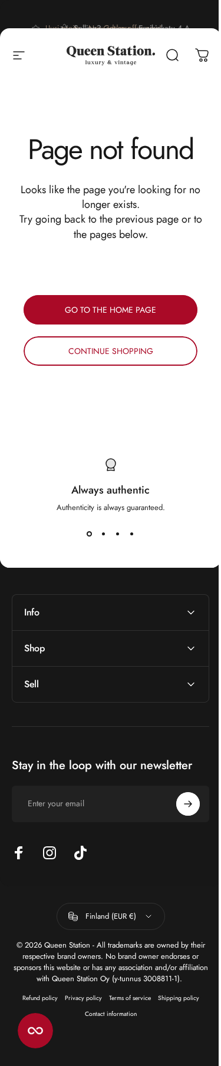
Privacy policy (78, 998)
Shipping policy (173, 998)
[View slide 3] (118, 534)
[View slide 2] (104, 534)
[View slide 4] (132, 534)
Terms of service (125, 998)
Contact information (106, 1013)
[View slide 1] (90, 534)
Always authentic (110, 490)
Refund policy (35, 998)
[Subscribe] (179, 804)
